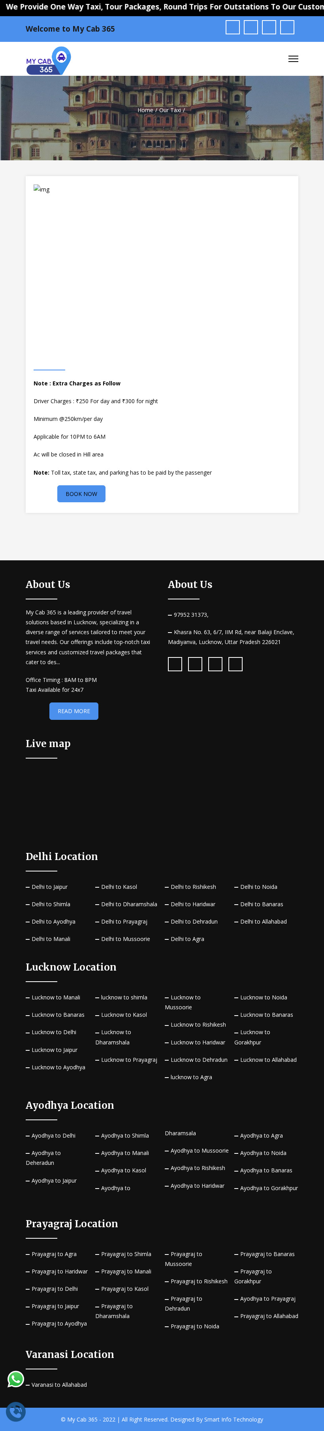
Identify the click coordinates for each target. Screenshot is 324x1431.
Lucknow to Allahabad (268, 1059)
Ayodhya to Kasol (123, 1170)
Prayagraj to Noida (195, 1326)
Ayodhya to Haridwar (197, 1185)
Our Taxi (170, 110)
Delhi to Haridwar (193, 904)
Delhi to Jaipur (50, 886)
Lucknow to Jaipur (54, 1050)
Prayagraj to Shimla (126, 1254)
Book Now (81, 494)
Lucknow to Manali (56, 997)
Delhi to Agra (187, 939)
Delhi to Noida (258, 886)
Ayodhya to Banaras (266, 1170)
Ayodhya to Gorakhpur (269, 1188)
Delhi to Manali (51, 939)
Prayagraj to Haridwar (60, 1271)
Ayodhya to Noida (263, 1153)
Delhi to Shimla (51, 904)
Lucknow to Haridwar (198, 1042)
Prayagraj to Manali (126, 1271)
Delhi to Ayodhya (53, 921)
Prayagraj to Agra (54, 1254)
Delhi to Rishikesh (193, 886)
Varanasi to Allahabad (59, 1384)
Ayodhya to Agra (261, 1135)
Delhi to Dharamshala (129, 904)
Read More (74, 711)
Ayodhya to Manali (125, 1153)
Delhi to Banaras (261, 904)
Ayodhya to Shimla (125, 1135)
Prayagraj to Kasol (125, 1288)
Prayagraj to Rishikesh (199, 1281)
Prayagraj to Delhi (55, 1288)
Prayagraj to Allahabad (269, 1316)
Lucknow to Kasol (124, 1014)
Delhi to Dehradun (194, 921)
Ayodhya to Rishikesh (198, 1168)
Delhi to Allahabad (263, 921)
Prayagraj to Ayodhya (59, 1323)
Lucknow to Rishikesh (198, 1024)
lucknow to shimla (124, 997)
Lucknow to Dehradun (199, 1059)
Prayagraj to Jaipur (55, 1306)
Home (145, 110)
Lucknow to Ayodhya (58, 1067)
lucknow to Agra (191, 1077)
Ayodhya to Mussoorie (200, 1150)
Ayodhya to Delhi (53, 1135)
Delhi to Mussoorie (125, 939)
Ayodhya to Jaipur (54, 1180)
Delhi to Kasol (119, 886)
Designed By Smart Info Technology (216, 1419)
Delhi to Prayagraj (124, 921)
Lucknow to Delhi (54, 1032)
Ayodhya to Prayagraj (268, 1298)
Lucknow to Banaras (58, 1014)
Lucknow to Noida (263, 997)
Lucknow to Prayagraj (129, 1059)
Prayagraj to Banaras (267, 1254)
